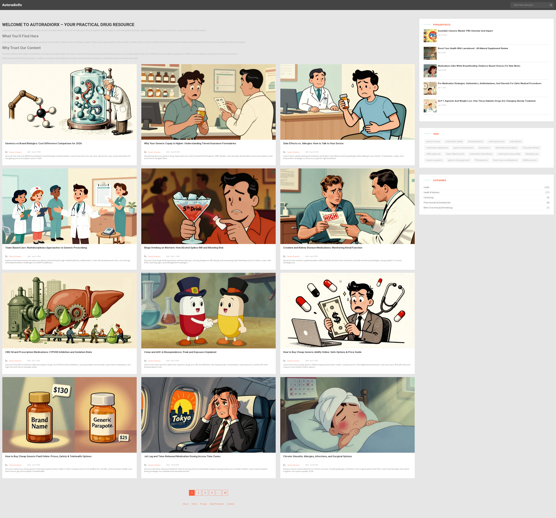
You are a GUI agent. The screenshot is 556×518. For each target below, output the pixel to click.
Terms (194, 504)
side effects (515, 141)
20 (225, 493)
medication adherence (437, 148)
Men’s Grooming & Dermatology (438, 208)
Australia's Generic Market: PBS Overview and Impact (465, 31)
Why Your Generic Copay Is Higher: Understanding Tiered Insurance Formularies (190, 143)
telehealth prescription (506, 148)
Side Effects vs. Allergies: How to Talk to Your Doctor (313, 143)
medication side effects (481, 154)
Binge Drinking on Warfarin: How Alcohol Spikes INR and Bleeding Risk (183, 247)
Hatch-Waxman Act (455, 154)
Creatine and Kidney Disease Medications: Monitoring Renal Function (322, 247)
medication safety (454, 141)
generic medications (463, 148)
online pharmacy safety (509, 154)
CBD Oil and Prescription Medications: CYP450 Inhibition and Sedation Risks (48, 352)
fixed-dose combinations (505, 160)
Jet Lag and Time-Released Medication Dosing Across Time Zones (182, 456)
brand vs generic (434, 160)
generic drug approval (458, 160)
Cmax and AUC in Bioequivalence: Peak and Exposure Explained (180, 352)
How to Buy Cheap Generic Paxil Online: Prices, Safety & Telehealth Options (48, 456)
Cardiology (429, 197)
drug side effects (531, 148)
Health (426, 187)
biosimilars (484, 148)
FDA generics (481, 160)
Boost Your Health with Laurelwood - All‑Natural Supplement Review (473, 48)
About (185, 504)
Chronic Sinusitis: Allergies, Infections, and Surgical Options (317, 456)
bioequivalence (475, 141)
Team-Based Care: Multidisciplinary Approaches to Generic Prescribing (46, 247)
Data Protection (217, 504)
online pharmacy (496, 141)
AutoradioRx (12, 5)
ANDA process (530, 160)
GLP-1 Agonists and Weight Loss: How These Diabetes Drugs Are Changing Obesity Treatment (487, 101)
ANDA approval (433, 154)
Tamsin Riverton (15, 152)
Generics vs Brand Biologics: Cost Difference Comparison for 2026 (43, 143)
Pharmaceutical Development (437, 202)
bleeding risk (532, 154)
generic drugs (433, 141)
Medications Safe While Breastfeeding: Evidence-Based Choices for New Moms (479, 66)
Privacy (203, 504)
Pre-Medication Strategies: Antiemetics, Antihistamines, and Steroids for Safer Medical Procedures (489, 83)
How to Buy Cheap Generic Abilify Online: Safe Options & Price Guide (322, 352)
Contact (230, 504)
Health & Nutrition (431, 192)
